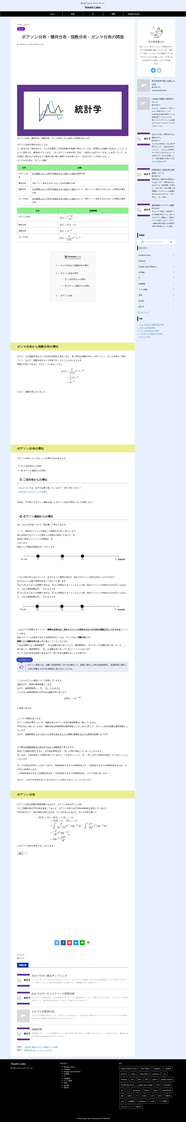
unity (122, 1101)
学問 (113, 14)
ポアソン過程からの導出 (75, 285)
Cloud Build (144, 1074)
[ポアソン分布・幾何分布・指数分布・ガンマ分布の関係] (75, 942)
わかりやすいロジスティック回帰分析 (53, 993)
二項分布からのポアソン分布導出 (32, 491)
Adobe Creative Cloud (129, 1068)
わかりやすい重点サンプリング (49, 975)
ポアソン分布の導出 (68, 273)
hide (78, 256)
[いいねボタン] (20, 853)
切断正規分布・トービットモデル (38, 1050)
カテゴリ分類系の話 (43, 1011)
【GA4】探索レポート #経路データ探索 (41, 1047)
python (129, 1095)
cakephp (168, 1068)
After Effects (145, 1068)
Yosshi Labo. (93, 7)
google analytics (167, 1079)
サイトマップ (143, 312)
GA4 (139, 1079)
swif (152, 1095)
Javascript (136, 1090)
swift (159, 1095)
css (164, 1074)
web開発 (131, 1101)
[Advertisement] (72, 64)
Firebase (124, 1079)
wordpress (142, 1101)
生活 (72, 14)
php (122, 1095)
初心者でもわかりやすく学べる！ (22, 1068)
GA (132, 1079)
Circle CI (124, 1074)
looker (155, 1090)
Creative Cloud (133, 14)
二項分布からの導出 (73, 279)
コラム (52, 14)
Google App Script (127, 1085)
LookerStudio (166, 1090)
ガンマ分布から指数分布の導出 (73, 265)
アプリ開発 (163, 1101)
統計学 (21, 954)
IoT (122, 1090)
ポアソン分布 (65, 295)
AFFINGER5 (105, 1118)
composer (155, 1074)
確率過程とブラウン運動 (163, 205)
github (154, 1079)
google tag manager (145, 1085)
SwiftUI (167, 1095)
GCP (146, 1079)
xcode (152, 1101)
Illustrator (167, 1085)
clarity (133, 1074)
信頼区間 (37, 1029)
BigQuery (157, 1068)
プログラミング (126, 1106)
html (158, 1085)
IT (93, 14)
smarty (144, 1095)
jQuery (146, 1090)
